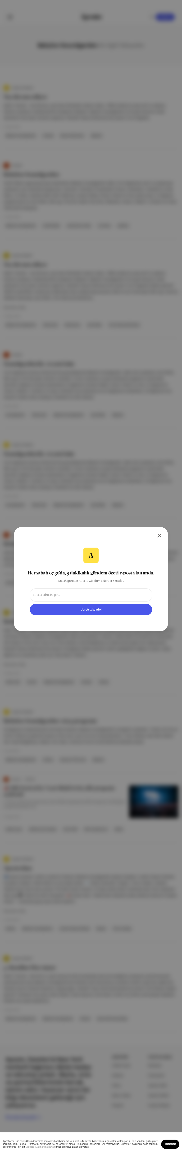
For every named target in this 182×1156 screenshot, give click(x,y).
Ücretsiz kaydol (91, 609)
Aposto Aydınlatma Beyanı (41, 1147)
